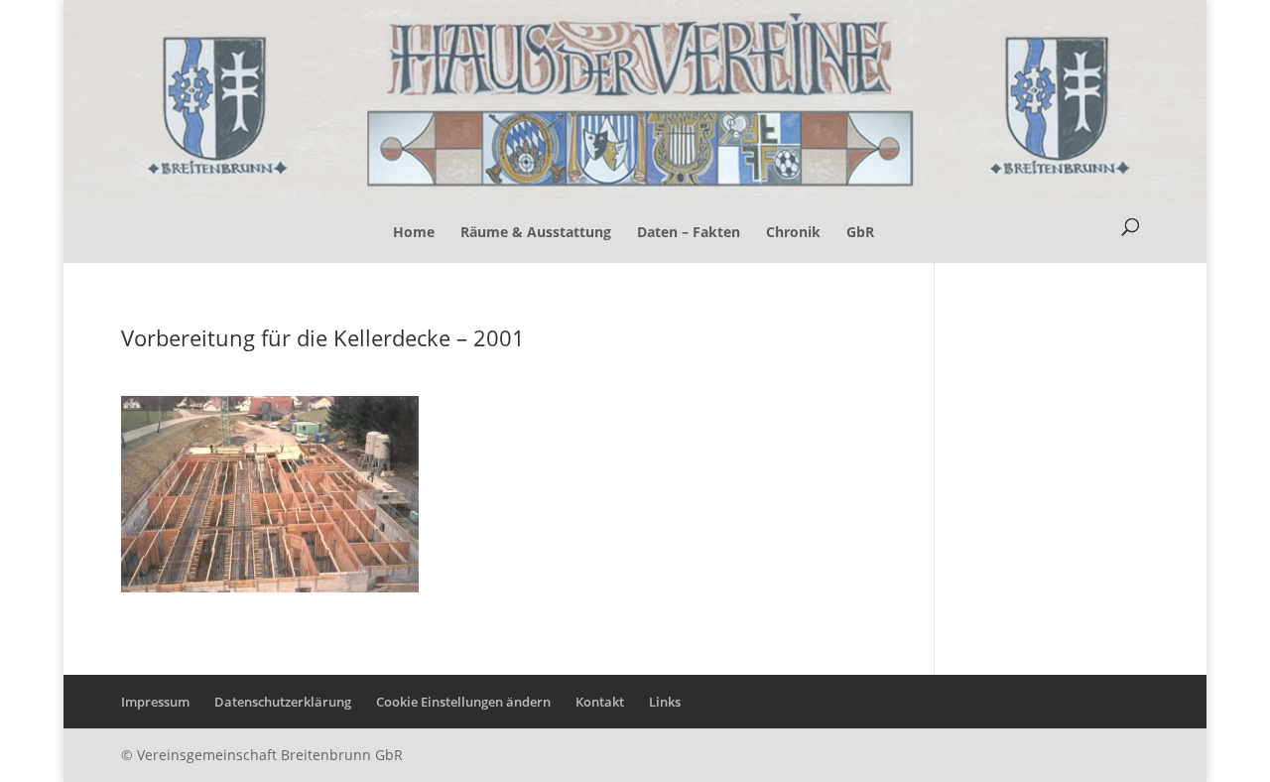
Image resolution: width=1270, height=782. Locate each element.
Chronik (793, 231)
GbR (860, 231)
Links (665, 702)
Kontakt (599, 702)
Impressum (155, 702)
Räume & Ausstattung (535, 231)
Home (414, 231)
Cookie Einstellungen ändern (463, 702)
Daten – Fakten (688, 231)
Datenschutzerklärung (282, 702)
